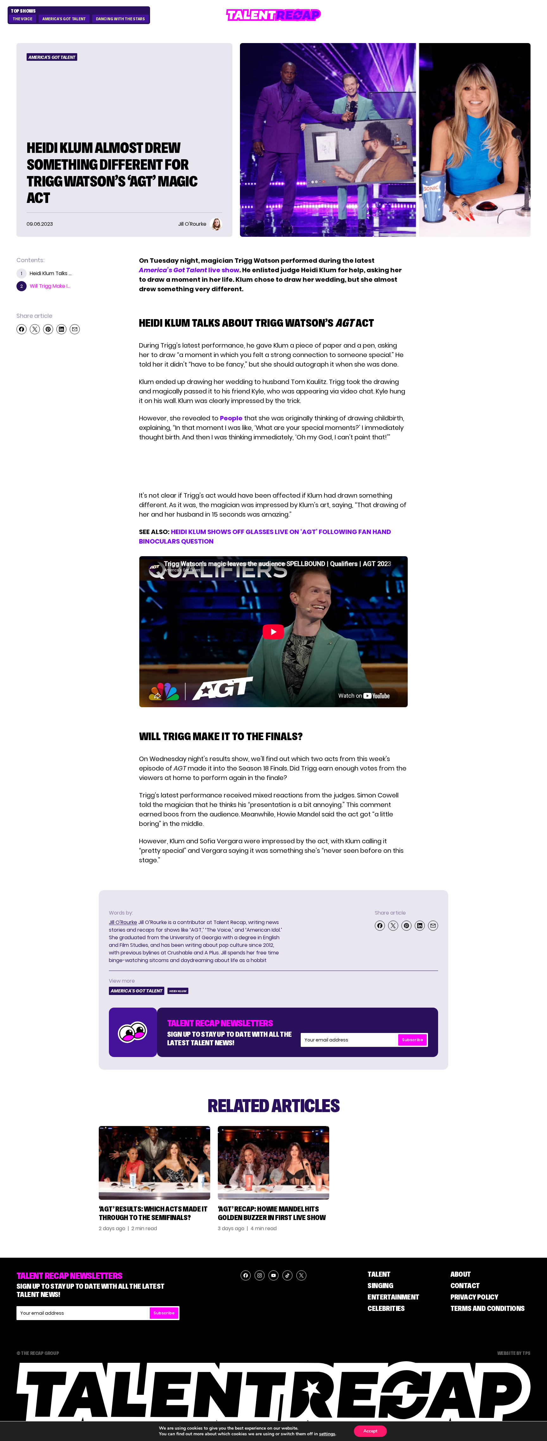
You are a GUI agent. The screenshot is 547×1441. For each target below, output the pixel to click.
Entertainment (393, 1297)
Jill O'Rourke (123, 922)
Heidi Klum (177, 991)
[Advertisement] (273, 466)
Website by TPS (514, 1353)
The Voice (22, 19)
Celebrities (386, 1308)
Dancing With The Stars (120, 19)
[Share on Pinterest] (48, 329)
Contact (465, 1285)
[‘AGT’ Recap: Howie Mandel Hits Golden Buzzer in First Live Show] (273, 1163)
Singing (380, 1285)
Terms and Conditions (487, 1308)
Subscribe (412, 1039)
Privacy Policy (474, 1297)
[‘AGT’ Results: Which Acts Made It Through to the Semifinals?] (154, 1163)
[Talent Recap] (273, 15)
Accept (370, 1431)
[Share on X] (35, 329)
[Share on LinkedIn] (61, 329)
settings (327, 1434)
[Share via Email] (75, 329)
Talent (379, 1274)
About (460, 1274)
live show (189, 270)
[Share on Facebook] (21, 329)
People (231, 418)
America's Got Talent (64, 19)
